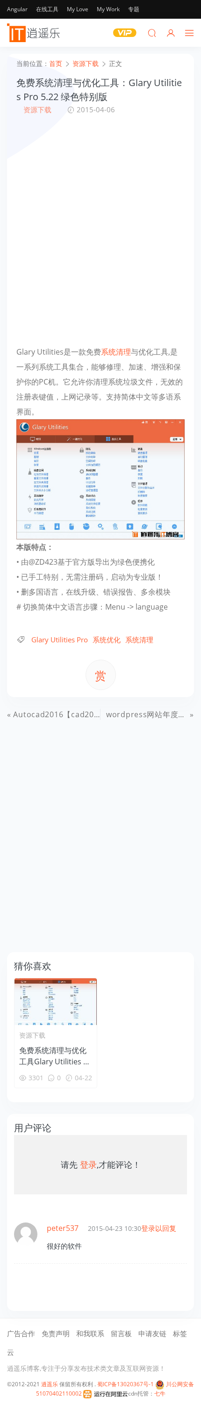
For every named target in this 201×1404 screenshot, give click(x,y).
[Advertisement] (100, 229)
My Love (77, 9)
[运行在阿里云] (105, 1393)
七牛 (159, 1393)
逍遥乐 (49, 1384)
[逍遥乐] (35, 33)
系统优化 (107, 639)
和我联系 (90, 1333)
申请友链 (152, 1333)
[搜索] (152, 33)
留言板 (121, 1333)
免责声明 (56, 1333)
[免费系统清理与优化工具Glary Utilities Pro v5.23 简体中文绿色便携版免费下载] (55, 1001)
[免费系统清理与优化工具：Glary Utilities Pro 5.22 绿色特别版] (100, 478)
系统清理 (116, 352)
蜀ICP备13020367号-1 (125, 1384)
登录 (88, 1164)
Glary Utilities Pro (59, 639)
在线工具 (47, 9)
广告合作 (21, 1333)
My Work (108, 9)
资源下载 (37, 109)
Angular (17, 9)
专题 (133, 9)
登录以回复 (158, 1228)
